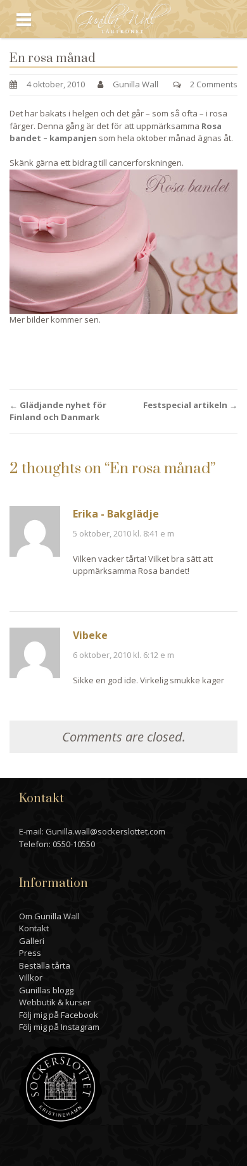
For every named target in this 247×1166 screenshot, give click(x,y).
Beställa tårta (44, 965)
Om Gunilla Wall (49, 916)
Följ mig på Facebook (58, 1014)
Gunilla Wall (135, 84)
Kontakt (34, 928)
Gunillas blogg (46, 990)
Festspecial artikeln (190, 405)
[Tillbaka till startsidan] (123, 17)
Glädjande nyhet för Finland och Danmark (58, 411)
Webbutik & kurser (55, 1002)
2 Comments (214, 84)
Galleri (31, 940)
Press (30, 952)
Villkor (30, 977)
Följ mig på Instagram (59, 1027)
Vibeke (90, 635)
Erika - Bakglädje (116, 514)
